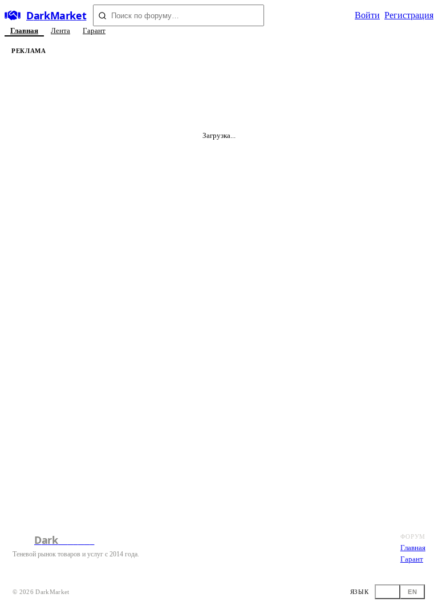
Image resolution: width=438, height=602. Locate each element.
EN (412, 591)
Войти (367, 15)
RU (387, 591)
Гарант (94, 30)
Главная (24, 30)
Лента (60, 30)
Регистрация (408, 15)
